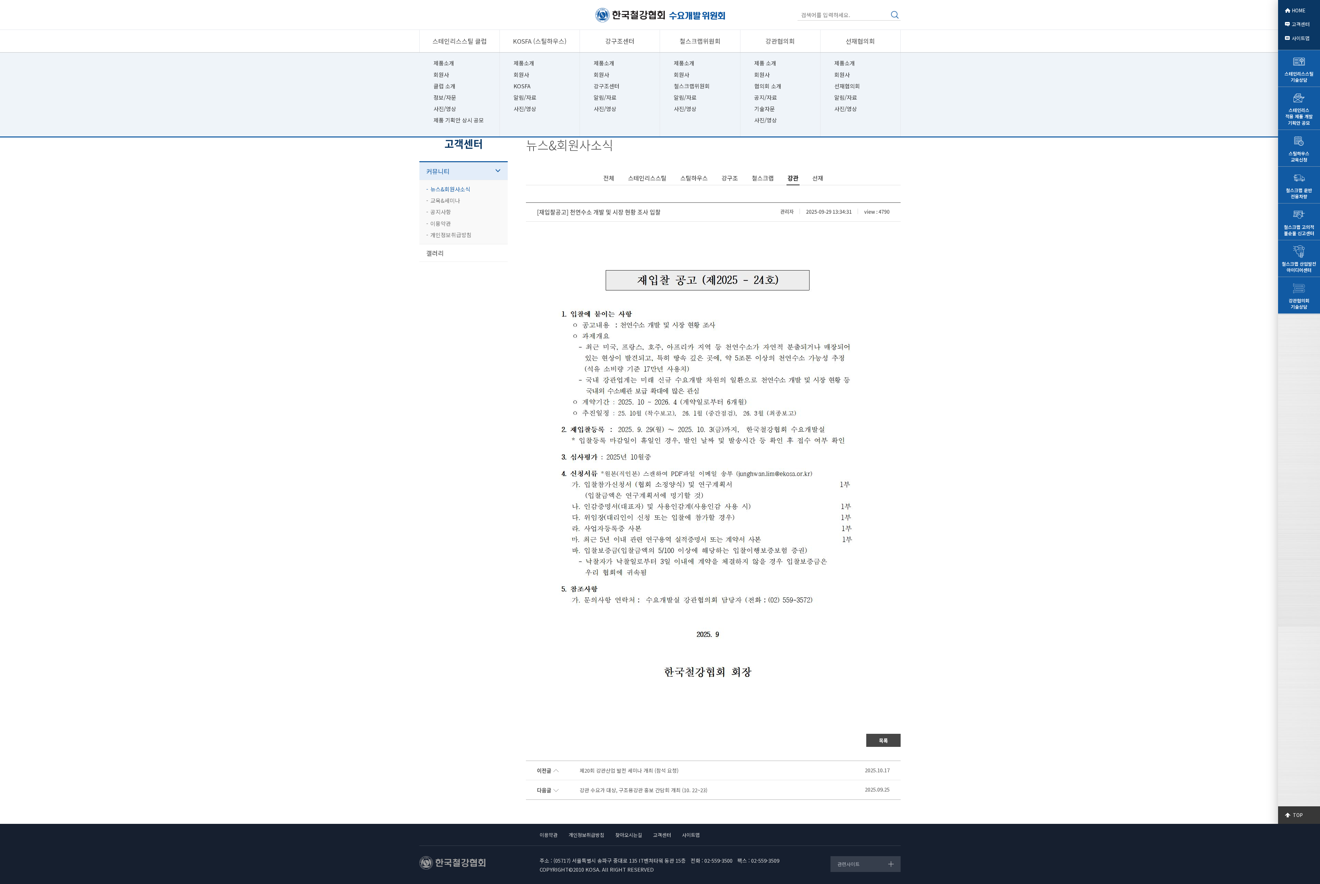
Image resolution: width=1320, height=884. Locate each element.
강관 (793, 178)
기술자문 (764, 108)
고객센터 (1301, 24)
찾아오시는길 (628, 834)
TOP (1298, 814)
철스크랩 (763, 178)
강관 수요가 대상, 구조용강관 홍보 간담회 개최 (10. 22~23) (643, 790)
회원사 (441, 74)
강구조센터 (606, 86)
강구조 (730, 178)
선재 (817, 178)
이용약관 (440, 223)
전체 (608, 178)
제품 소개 (765, 63)
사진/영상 (444, 108)
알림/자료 (525, 97)
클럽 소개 (444, 86)
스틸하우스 (694, 178)
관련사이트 (848, 864)
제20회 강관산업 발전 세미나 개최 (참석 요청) (629, 770)
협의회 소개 (767, 86)
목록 (883, 740)
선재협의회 (847, 86)
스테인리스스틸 (647, 178)
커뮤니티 (438, 171)
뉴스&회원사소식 (450, 189)
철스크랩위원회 (692, 86)
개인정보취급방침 (451, 235)
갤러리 (435, 252)
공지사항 (440, 212)
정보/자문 (444, 97)
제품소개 (443, 63)
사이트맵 (1301, 38)
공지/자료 (765, 97)
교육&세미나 (445, 200)
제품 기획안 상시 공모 (458, 120)
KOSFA (522, 86)
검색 (895, 15)
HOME (1299, 10)
